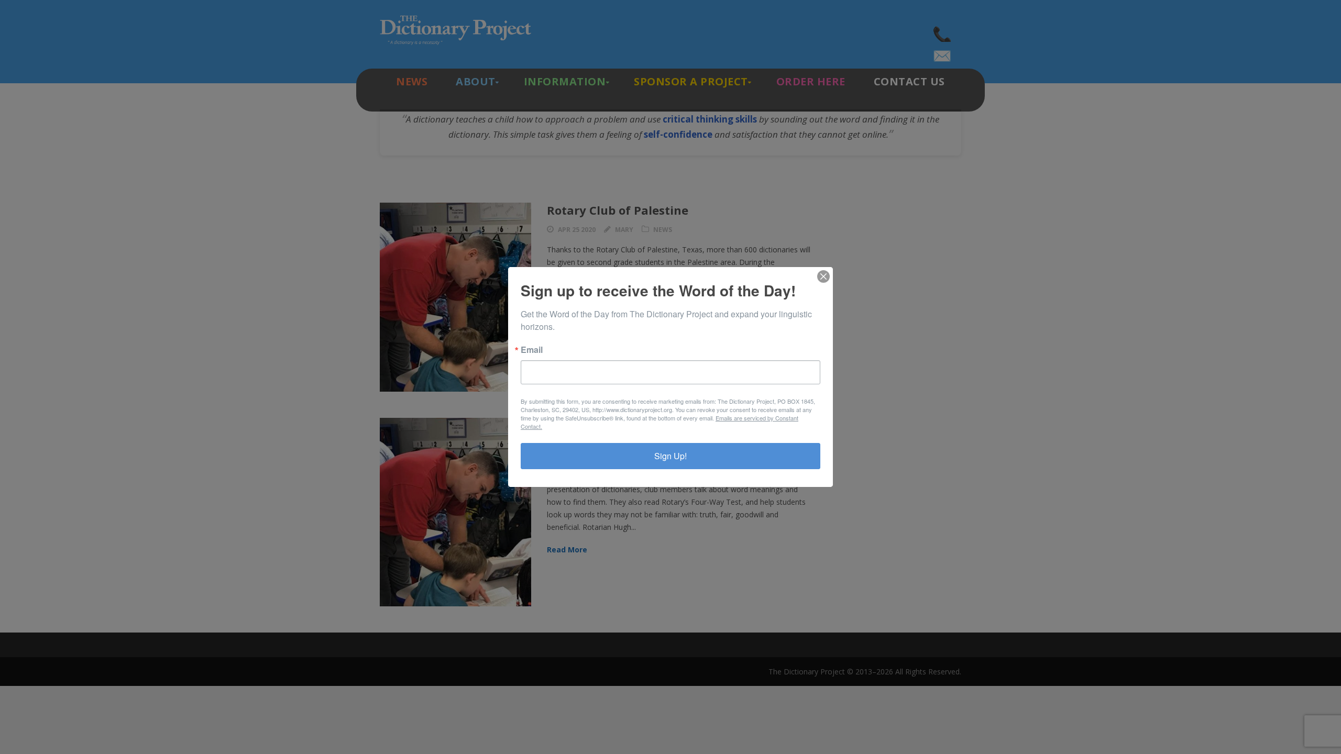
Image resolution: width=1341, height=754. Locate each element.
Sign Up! (670, 456)
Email (532, 350)
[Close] (823, 276)
